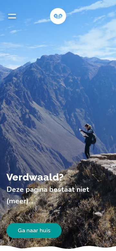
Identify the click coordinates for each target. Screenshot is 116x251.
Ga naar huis (34, 230)
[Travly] (58, 16)
